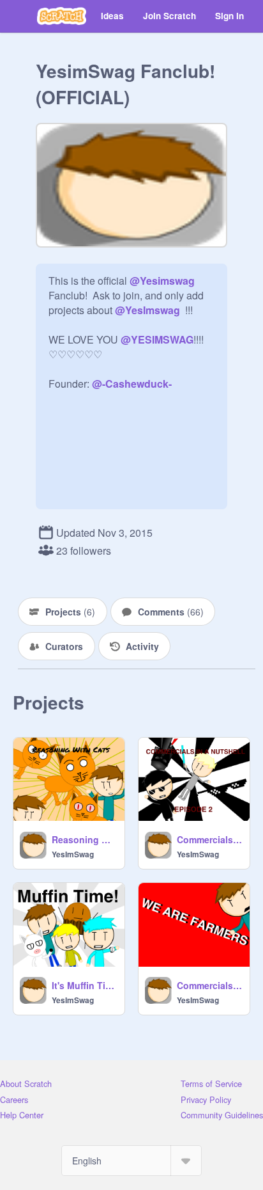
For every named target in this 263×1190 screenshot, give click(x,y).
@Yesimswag (162, 280)
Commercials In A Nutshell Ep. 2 (209, 839)
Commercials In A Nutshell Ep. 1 (209, 985)
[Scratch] (61, 16)
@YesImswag (147, 310)
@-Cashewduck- (132, 383)
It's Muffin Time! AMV (84, 985)
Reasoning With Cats (84, 839)
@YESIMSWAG (157, 339)
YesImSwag (73, 854)
